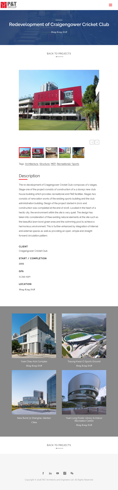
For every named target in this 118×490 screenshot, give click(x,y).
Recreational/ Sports (68, 164)
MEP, (53, 164)
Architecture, (32, 164)
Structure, (44, 164)
